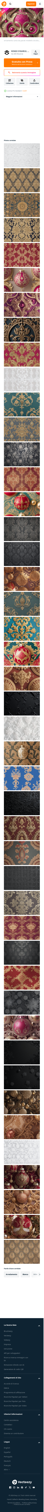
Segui (36, 54)
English (7, 1446)
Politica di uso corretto (21, 1503)
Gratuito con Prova (22, 62)
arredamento (11, 1273)
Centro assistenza (11, 1419)
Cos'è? (24, 91)
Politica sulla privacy (28, 1501)
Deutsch (7, 1460)
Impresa (7, 1343)
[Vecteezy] (3, 3)
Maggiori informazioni (14, 95)
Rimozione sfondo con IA (14, 1363)
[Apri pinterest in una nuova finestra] (21, 1486)
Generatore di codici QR (13, 1368)
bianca (25, 1273)
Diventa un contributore (14, 1432)
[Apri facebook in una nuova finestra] (9, 1486)
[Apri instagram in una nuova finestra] (13, 1486)
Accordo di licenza (11, 1382)
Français (7, 1464)
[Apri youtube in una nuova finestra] (33, 1486)
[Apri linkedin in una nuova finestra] (17, 1486)
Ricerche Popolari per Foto (14, 1400)
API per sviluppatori (12, 1352)
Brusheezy (8, 1330)
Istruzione (8, 1347)
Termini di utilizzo (12, 1501)
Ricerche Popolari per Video (15, 1404)
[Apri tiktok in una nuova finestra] (25, 1486)
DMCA (6, 1387)
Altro (6, 1468)
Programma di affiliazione (14, 1391)
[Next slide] (34, 1273)
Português (8, 1455)
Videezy (7, 1339)
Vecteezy (7, 1334)
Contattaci (8, 1423)
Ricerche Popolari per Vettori (15, 1395)
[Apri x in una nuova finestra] (29, 1486)
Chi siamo (8, 1428)
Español (7, 1451)
